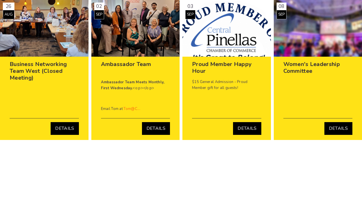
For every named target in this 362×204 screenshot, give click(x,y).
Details (64, 128)
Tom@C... (132, 108)
